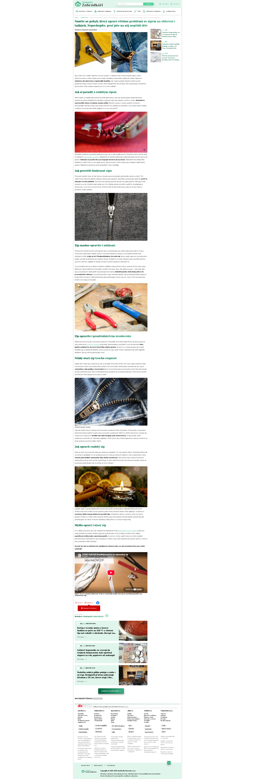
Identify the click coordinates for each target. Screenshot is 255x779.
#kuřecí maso (166, 728)
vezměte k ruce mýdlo (127, 531)
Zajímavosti (171, 11)
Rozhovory (98, 717)
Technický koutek (83, 720)
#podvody (148, 729)
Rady (79, 719)
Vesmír (146, 722)
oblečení (96, 698)
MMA (112, 720)
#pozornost (149, 732)
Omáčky (163, 715)
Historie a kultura (150, 715)
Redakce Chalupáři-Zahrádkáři (86, 29)
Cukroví (163, 713)
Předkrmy (164, 717)
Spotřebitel (98, 719)
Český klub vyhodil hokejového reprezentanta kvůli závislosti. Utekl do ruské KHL (117, 740)
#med (163, 732)
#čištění (131, 728)
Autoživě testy (83, 715)
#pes (130, 725)
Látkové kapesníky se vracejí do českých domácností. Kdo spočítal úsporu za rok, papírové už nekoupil (96, 652)
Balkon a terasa (85, 11)
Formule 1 (114, 715)
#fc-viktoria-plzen (118, 726)
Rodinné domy (132, 720)
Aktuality (81, 713)
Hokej (113, 719)
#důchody (98, 732)
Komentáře (98, 715)
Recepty (163, 719)
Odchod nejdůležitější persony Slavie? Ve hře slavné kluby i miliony (118, 748)
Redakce (98, 765)
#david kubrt (83, 732)
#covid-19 (98, 728)
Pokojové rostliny (124, 11)
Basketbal (114, 713)
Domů (76, 17)
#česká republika (101, 725)
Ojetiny (80, 717)
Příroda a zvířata (150, 719)
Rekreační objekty (134, 719)
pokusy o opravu (93, 344)
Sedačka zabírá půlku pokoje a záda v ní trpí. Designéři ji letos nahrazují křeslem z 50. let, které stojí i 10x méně (171, 49)
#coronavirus (116, 729)
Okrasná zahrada (104, 11)
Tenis (112, 722)
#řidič (80, 726)
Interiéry (131, 715)
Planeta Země (148, 717)
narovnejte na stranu (91, 157)
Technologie (98, 720)
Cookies (111, 765)
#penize (131, 732)
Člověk (146, 713)
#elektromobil (83, 729)
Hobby (130, 713)
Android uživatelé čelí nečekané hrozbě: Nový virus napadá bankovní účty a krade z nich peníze (151, 740)
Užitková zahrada (153, 11)
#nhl (113, 732)
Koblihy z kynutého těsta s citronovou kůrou (167, 742)
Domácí (96, 713)
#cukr (164, 725)
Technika (147, 720)
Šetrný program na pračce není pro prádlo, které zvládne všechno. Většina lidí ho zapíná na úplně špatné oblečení (171, 61)
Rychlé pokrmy (166, 720)
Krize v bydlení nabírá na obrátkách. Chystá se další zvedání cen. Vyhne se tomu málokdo (134, 740)
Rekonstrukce (132, 717)
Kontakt (85, 765)
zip (101, 698)
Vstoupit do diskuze (89, 608)
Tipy (139, 11)
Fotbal (113, 717)
